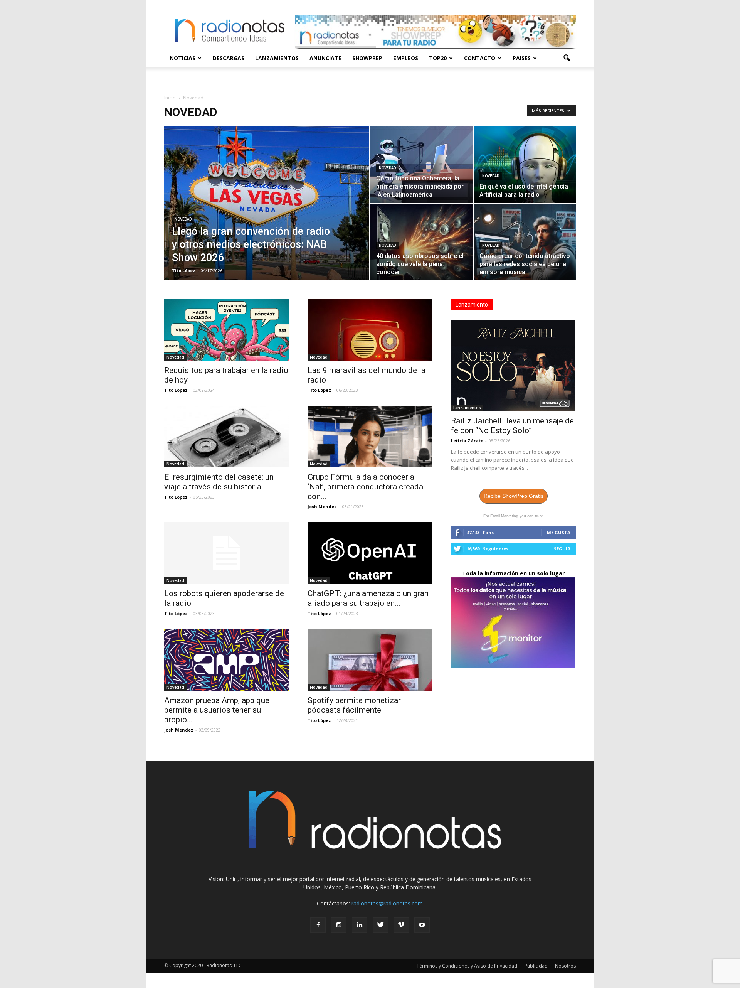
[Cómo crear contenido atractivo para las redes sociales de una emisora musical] (525, 242)
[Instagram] (338, 925)
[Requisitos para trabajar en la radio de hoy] (226, 330)
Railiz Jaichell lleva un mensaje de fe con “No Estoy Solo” (512, 425)
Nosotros (565, 966)
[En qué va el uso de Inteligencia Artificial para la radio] (525, 164)
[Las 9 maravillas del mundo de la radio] (370, 330)
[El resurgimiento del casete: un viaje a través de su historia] (226, 436)
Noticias (182, 58)
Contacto (479, 58)
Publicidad (536, 966)
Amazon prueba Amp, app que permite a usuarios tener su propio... (216, 710)
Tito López (183, 270)
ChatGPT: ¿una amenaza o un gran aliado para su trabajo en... (368, 598)
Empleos (405, 58)
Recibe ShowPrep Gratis (513, 496)
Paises (522, 58)
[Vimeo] (401, 925)
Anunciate (325, 58)
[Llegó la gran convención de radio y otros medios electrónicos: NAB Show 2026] (266, 215)
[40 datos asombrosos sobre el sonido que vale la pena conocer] (421, 242)
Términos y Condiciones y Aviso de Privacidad (467, 966)
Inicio (170, 97)
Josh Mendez (322, 506)
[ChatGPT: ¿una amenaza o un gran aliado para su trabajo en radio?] (370, 553)
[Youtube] (422, 925)
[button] (566, 58)
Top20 (438, 58)
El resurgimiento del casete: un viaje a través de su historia (219, 481)
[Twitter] (380, 925)
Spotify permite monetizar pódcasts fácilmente (354, 705)
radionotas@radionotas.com (387, 903)
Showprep (367, 58)
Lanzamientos (277, 58)
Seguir (562, 548)
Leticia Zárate (467, 440)
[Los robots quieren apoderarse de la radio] (226, 553)
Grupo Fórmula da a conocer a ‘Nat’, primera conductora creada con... (365, 486)
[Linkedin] (359, 925)
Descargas (228, 58)
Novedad (183, 219)
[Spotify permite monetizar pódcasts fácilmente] (370, 660)
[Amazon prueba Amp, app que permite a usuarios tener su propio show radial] (226, 660)
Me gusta (558, 532)
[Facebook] (318, 925)
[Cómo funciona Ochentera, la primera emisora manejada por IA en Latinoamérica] (421, 164)
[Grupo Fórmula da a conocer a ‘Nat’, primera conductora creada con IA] (370, 436)
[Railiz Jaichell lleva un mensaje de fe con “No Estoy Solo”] (513, 365)
